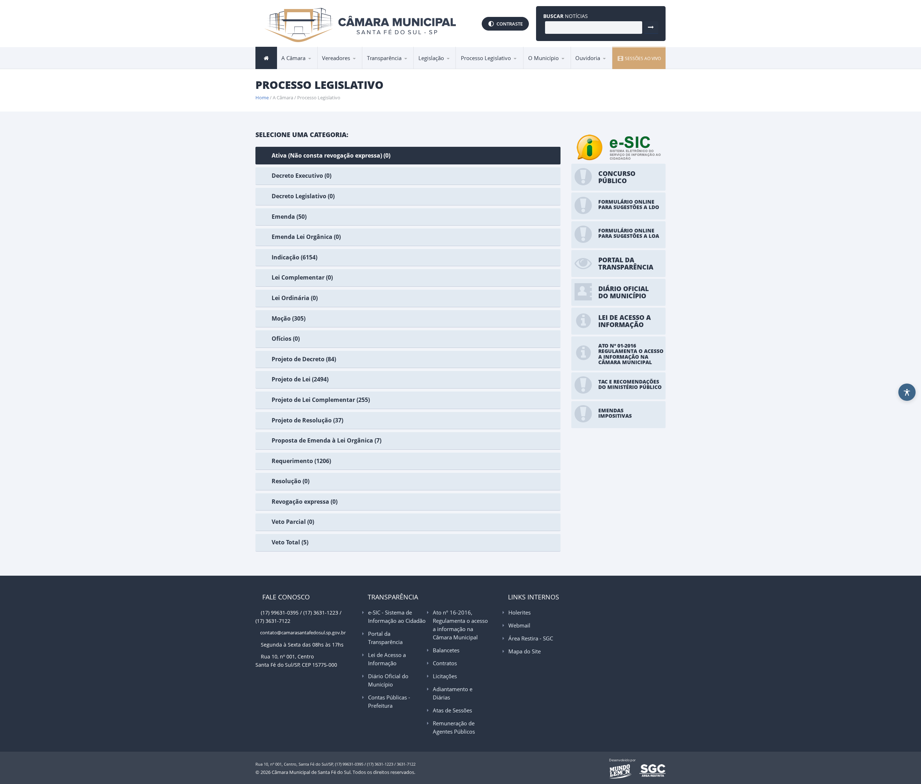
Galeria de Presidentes (352, 68)
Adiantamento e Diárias (452, 693)
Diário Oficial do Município (388, 680)
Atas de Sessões (452, 710)
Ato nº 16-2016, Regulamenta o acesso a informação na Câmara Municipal (394, 64)
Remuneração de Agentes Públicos (454, 727)
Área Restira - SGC (530, 638)
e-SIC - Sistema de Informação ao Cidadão (397, 68)
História (540, 68)
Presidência (299, 68)
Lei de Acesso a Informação (396, 66)
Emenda (473, 68)
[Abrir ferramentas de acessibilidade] (907, 392)
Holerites (519, 612)
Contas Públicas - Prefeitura (389, 701)
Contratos (445, 663)
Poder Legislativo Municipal (350, 66)
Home (262, 97)
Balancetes (446, 650)
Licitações (445, 676)
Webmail (519, 625)
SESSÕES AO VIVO (642, 58)
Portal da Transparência (397, 67)
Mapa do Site (524, 651)
